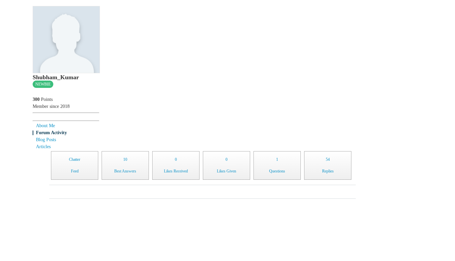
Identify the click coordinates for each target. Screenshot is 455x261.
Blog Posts (46, 139)
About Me (45, 125)
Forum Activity (51, 132)
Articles (43, 146)
